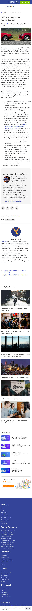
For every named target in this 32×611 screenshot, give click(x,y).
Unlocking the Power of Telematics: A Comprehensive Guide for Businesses (21, 462)
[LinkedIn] (7, 208)
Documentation (5, 557)
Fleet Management (16, 444)
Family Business (9, 220)
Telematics (14, 460)
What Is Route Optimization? (8, 530)
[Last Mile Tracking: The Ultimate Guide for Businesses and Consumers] (5, 446)
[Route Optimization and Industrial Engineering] (5, 470)
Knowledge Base (5, 588)
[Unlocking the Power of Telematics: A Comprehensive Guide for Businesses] (5, 462)
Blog (2, 13)
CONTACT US (25, 2)
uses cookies (10, 608)
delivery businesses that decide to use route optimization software (15, 126)
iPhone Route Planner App (7, 546)
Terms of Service (4, 605)
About (2, 510)
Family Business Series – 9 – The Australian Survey (14, 377)
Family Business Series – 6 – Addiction (11, 399)
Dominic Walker (6, 24)
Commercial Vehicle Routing (8, 540)
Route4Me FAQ (5, 594)
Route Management (6, 538)
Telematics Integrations (7, 561)
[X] (12, 208)
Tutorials (3, 565)
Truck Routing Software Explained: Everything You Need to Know (20, 438)
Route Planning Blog (6, 572)
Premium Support (5, 519)
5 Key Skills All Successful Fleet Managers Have (15, 275)
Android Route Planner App (7, 548)
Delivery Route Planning (7, 534)
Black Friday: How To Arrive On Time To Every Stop (15, 271)
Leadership (3, 512)
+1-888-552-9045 (13, 2)
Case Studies (4, 592)
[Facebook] (3, 208)
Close (28, 608)
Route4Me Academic (6, 518)
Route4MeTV (4, 576)
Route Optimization (16, 452)
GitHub (2, 563)
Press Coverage (5, 579)
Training (3, 590)
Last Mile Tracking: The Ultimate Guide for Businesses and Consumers (21, 446)
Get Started (4, 523)
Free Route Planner (5, 596)
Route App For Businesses (7, 542)
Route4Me (4, 241)
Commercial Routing (17, 436)
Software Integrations (6, 559)
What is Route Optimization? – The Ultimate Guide (20, 454)
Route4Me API (4, 555)
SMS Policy (16, 605)
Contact (3, 521)
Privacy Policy (10, 605)
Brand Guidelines (5, 574)
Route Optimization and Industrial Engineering (17, 470)
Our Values (3, 514)
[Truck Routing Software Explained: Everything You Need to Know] (5, 438)
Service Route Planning (6, 536)
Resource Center (15, 216)
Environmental (4, 516)
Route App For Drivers (6, 544)
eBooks (3, 581)
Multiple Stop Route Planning (8, 532)
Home (2, 508)
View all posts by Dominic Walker (12, 201)
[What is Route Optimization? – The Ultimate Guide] (5, 454)
